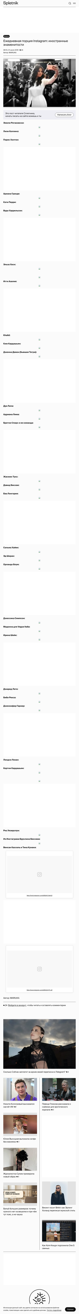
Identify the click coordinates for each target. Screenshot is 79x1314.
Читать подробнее (54, 1310)
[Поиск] (70, 3)
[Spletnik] (10, 3)
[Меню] (74, 3)
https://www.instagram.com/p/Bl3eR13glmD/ (39, 895)
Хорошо (70, 1309)
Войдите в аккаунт (17, 1005)
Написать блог (64, 114)
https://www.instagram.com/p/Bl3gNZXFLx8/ (39, 990)
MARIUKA (14, 998)
